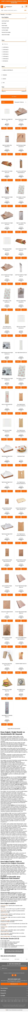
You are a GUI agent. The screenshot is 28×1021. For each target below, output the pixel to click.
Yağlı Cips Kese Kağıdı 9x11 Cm (7, 120)
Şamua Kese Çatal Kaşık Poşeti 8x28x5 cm (21, 172)
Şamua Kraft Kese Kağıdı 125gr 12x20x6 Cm (7, 509)
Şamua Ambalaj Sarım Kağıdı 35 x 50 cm (7, 224)
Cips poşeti (3, 908)
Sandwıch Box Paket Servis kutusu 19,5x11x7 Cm (21, 509)
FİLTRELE (14, 96)
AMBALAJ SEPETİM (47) (8, 70)
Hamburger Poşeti (21, 456)
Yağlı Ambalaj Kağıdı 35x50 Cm (7, 535)
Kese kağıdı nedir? (6, 940)
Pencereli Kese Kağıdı (6, 32)
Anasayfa (3, 14)
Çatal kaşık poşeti (4, 905)
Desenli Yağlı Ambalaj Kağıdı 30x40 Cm (21, 586)
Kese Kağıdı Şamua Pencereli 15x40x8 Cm (21, 431)
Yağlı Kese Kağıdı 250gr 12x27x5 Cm (21, 224)
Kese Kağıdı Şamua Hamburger (21, 690)
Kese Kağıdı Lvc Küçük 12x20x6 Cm (21, 198)
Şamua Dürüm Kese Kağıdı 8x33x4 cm (21, 249)
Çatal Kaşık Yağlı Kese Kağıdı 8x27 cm (21, 275)
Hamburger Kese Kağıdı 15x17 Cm (7, 690)
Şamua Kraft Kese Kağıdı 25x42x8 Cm (7, 638)
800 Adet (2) (5, 61)
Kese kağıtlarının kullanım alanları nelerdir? (11, 942)
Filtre (3, 102)
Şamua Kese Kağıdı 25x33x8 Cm (7, 612)
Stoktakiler (5, 74)
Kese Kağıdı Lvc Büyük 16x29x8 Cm (21, 379)
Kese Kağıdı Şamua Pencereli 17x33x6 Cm (21, 405)
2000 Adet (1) (5, 54)
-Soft (6, 1010)
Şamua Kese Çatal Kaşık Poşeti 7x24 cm (7, 664)
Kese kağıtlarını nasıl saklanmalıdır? (9, 946)
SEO (24, 1005)
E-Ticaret (10, 1010)
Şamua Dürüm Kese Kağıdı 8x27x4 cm (7, 172)
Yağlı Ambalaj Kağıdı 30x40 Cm (7, 483)
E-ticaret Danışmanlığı (11, 1005)
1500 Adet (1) (5, 56)
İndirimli (4, 78)
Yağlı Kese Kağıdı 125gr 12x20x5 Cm (7, 146)
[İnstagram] (15, 975)
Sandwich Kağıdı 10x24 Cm (21, 663)
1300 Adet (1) (5, 47)
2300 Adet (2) (5, 49)
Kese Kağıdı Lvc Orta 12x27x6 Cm (7, 301)
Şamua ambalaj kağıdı (5, 936)
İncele (4, 128)
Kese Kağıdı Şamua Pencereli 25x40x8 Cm (21, 535)
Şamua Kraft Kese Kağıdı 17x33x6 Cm (7, 586)
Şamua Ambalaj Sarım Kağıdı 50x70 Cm (7, 275)
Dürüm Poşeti (4, 25)
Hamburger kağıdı (4, 914)
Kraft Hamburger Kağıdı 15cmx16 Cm (21, 146)
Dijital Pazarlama (19, 1005)
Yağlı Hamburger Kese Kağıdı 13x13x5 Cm (7, 353)
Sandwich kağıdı (4, 926)
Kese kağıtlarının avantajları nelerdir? (9, 943)
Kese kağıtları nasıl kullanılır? (8, 944)
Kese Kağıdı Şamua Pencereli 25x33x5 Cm (21, 483)
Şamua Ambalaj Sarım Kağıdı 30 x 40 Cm (21, 120)
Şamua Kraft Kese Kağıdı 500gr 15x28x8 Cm (21, 560)
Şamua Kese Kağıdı (5, 34)
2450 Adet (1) (5, 51)
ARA (25, 10)
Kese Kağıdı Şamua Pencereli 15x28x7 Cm (7, 327)
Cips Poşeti (4, 23)
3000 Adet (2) (5, 58)
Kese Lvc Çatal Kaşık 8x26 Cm (7, 405)
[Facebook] (13, 975)
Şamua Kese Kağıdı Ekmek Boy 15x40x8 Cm (21, 638)
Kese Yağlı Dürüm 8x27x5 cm (21, 352)
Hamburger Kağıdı (5, 27)
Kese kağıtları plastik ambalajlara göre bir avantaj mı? (13, 945)
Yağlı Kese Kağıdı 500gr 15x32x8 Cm (21, 301)
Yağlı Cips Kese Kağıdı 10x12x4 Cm (7, 249)
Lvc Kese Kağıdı (5, 30)
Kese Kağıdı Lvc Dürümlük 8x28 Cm (7, 716)
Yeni (4, 82)
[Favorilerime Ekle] (10, 128)
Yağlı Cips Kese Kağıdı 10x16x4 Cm (7, 431)
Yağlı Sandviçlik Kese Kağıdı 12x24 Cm (7, 198)
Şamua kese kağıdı (5, 923)
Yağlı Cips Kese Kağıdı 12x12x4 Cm (21, 327)
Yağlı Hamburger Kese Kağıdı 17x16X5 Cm (7, 379)
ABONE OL (23, 968)
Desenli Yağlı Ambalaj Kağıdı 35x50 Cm (21, 612)
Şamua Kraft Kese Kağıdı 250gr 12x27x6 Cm (7, 560)
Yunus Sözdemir (11, 1006)
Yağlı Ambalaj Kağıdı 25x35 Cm (7, 457)
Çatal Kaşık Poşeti (5, 21)
